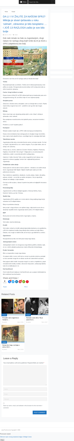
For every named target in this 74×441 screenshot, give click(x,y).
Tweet (5, 287)
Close (2, 440)
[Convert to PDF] (27, 281)
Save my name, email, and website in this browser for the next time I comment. (22, 406)
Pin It (25, 287)
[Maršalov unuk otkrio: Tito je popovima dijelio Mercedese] (36, 306)
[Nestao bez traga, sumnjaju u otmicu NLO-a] (12, 333)
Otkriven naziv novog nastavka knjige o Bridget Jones (16, 437)
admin (5, 322)
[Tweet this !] (13, 281)
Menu (24, 2)
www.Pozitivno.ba (6, 430)
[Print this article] (23, 281)
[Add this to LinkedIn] (16, 281)
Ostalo (13, 11)
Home (6, 11)
